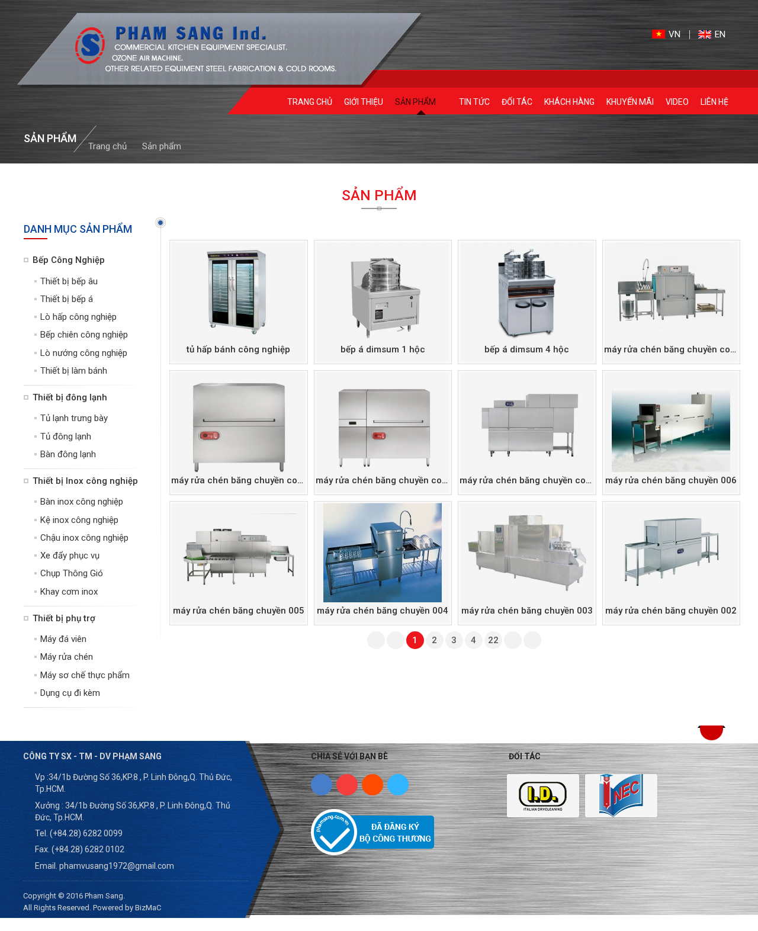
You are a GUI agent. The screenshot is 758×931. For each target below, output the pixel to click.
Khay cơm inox (69, 591)
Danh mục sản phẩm (78, 229)
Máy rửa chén (66, 656)
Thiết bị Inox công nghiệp (85, 481)
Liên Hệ (714, 102)
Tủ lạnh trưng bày (74, 418)
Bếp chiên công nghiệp (84, 334)
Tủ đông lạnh (65, 436)
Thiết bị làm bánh (73, 370)
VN (674, 34)
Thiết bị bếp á (66, 299)
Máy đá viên (63, 639)
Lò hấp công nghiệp (78, 317)
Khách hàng (569, 102)
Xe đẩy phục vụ (69, 555)
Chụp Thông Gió (71, 573)
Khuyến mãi (630, 102)
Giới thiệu (363, 102)
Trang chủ (309, 102)
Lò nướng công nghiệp (83, 353)
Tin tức (474, 102)
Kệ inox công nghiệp (79, 520)
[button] (711, 732)
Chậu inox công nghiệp (84, 537)
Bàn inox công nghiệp (81, 501)
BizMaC (148, 907)
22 (493, 640)
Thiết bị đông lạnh (70, 397)
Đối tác (517, 102)
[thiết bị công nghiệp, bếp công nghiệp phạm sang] (196, 49)
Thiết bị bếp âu (69, 281)
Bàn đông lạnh (68, 454)
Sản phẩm (416, 102)
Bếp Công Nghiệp (69, 260)
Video (677, 102)
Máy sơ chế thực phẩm (85, 675)
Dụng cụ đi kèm (70, 693)
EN (720, 34)
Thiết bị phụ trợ (64, 618)
